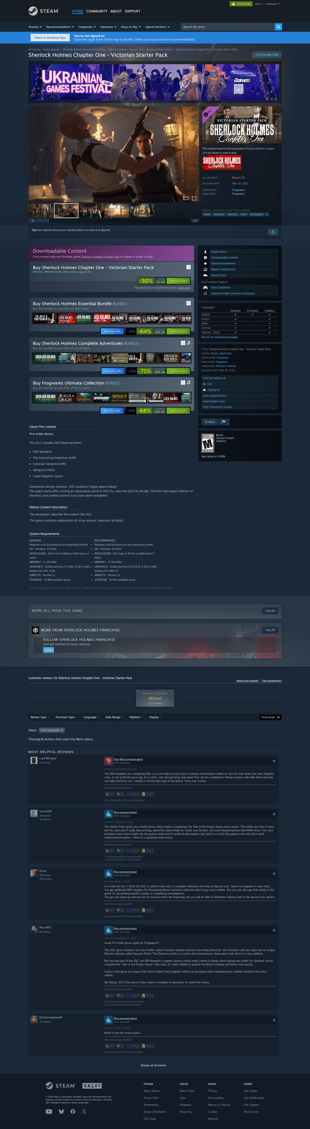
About (116, 11)
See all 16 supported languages (219, 337)
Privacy (212, 1090)
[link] (152, 280)
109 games (45, 815)
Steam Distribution (155, 1111)
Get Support (251, 1104)
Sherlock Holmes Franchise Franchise (84, 49)
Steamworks (151, 1104)
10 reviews (45, 819)
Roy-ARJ (45, 927)
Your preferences (272, 680)
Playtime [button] (134, 717)
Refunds (213, 1118)
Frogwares (238, 190)
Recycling (186, 1111)
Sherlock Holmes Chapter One (125, 49)
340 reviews (45, 879)
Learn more (184, 287)
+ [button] (267, 214)
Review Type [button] (38, 717)
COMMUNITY (96, 11)
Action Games (51, 49)
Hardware (185, 1104)
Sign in (36, 230)
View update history (215, 395)
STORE (77, 11)
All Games (34, 49)
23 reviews (45, 1021)
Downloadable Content (159, 49)
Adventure (219, 214)
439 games (45, 875)
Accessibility (216, 1097)
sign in (258, 3)
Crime (244, 214)
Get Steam (250, 1090)
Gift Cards (150, 1118)
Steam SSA (151, 1097)
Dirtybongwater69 (50, 1017)
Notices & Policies (219, 1104)
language (272, 3)
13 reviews (45, 762)
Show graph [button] (268, 717)
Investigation (256, 214)
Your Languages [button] (50, 730)
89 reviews (45, 932)
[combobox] (228, 26)
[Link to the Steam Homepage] (43, 14)
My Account (251, 1111)
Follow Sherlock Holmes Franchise (79, 639)
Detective (232, 214)
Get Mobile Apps (254, 1097)
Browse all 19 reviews (153, 1065)
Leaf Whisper (48, 758)
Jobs (183, 1097)
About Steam (152, 1090)
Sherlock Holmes (226, 366)
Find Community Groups (217, 407)
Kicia (42, 870)
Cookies (213, 1111)
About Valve (187, 1090)
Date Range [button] (112, 717)
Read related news (214, 401)
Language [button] (90, 717)
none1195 (45, 811)
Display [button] (154, 717)
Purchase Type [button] (65, 717)
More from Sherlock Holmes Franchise (80, 630)
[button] (35, 27)
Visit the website (213, 378)
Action (207, 214)
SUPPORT (132, 11)
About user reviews (247, 680)
